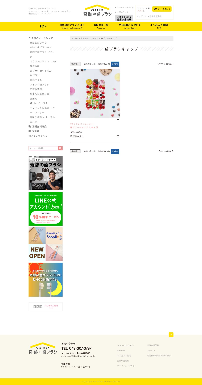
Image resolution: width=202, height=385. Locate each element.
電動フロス (36, 80)
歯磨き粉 (35, 66)
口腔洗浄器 (36, 89)
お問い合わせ (122, 12)
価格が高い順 (104, 64)
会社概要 (121, 350)
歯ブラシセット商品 (41, 71)
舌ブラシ (35, 75)
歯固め (33, 98)
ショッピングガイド (125, 7)
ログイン (143, 16)
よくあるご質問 (124, 356)
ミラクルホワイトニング (43, 61)
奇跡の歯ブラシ (38, 43)
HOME (75, 38)
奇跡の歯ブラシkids (40, 47)
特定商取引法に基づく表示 (159, 356)
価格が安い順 (90, 64)
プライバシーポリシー (127, 366)
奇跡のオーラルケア (89, 38)
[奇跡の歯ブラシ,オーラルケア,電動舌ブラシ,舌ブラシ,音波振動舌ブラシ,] (97, 10)
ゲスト (140, 11)
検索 (60, 148)
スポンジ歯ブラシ (39, 84)
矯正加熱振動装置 (39, 94)
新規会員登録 (155, 16)
